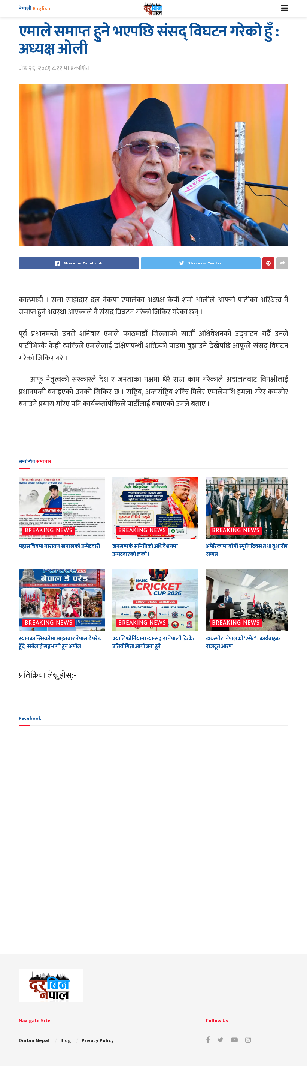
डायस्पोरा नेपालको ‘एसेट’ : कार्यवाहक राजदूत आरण (243, 642)
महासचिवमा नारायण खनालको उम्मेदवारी (59, 546)
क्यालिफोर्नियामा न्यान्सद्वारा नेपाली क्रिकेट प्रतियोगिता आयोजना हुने (153, 642)
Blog (65, 1040)
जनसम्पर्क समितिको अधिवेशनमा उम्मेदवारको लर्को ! (145, 550)
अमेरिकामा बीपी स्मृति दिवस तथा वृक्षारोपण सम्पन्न (249, 550)
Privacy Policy (98, 1040)
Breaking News (49, 531)
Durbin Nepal (34, 1040)
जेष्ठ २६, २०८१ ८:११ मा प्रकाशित (54, 68)
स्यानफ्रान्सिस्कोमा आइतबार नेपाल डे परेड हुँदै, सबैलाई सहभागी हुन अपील (59, 642)
